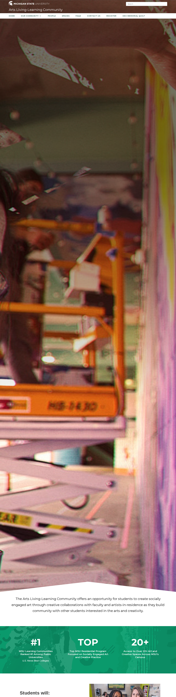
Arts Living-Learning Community (36, 10)
